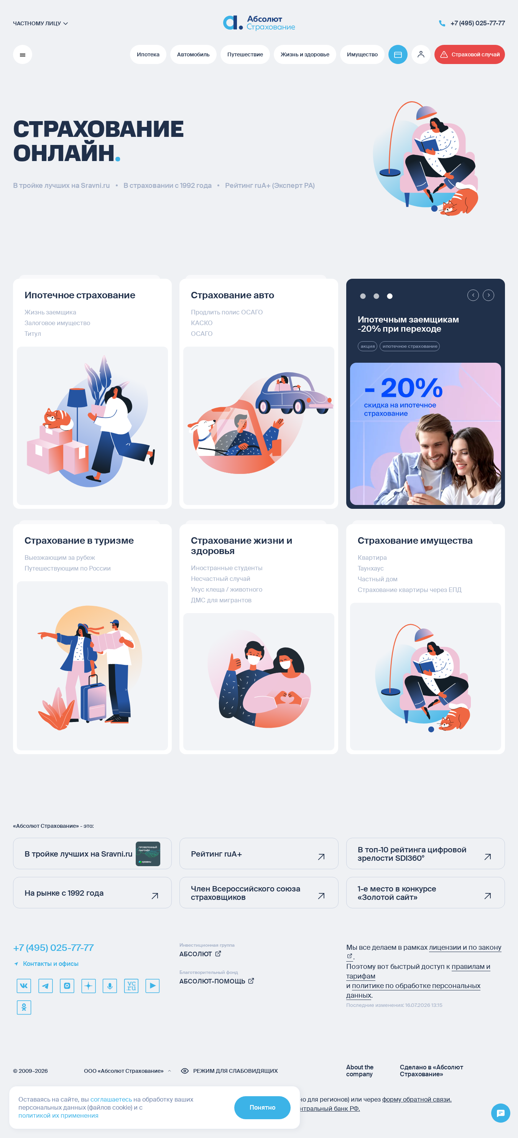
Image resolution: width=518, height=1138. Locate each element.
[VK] (24, 986)
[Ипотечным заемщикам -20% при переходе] (425, 434)
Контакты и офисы (51, 963)
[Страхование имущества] (425, 676)
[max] (66, 986)
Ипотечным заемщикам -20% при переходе (408, 324)
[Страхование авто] (258, 426)
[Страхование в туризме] (92, 665)
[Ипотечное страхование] (92, 426)
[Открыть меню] (501, 1113)
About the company (359, 1071)
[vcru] (131, 986)
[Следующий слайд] (488, 295)
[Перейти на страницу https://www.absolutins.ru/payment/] (398, 54)
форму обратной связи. (417, 1099)
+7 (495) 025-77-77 (53, 948)
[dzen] (88, 986)
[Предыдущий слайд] (473, 295)
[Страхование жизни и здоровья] (258, 681)
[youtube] (152, 986)
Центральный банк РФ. (325, 1109)
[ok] (24, 1007)
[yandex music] (109, 986)
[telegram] (45, 986)
